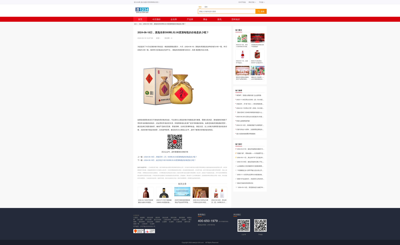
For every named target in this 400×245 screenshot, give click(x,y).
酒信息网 (150, 217)
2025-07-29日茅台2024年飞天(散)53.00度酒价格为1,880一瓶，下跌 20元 (257, 63)
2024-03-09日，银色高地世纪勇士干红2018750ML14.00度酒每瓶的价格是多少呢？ (263, 162)
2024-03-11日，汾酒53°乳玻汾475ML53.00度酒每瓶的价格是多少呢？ (242, 63)
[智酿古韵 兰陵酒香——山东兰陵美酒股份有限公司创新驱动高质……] (257, 70)
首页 (140, 19)
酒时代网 (187, 222)
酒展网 (157, 222)
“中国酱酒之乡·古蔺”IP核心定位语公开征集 (250, 170)
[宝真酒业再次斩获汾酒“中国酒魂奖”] (257, 38)
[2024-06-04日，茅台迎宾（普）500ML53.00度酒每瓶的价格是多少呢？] (219, 195)
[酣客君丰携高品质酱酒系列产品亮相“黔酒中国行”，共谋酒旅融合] (242, 70)
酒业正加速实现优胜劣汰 (244, 183)
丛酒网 (164, 222)
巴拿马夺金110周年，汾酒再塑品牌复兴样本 (250, 129)
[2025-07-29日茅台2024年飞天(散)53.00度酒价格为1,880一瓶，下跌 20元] (257, 54)
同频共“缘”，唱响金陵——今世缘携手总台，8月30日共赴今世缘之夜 (258, 153)
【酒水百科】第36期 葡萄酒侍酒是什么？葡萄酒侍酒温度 (255, 112)
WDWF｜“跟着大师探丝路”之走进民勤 (248, 95)
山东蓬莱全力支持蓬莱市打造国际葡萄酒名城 (250, 166)
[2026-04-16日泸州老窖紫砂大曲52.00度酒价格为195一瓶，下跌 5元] (146, 195)
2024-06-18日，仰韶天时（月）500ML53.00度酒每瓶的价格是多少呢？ (170, 157)
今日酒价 (156, 19)
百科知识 (235, 19)
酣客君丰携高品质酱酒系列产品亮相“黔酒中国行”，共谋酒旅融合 (242, 79)
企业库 (174, 19)
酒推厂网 (136, 224)
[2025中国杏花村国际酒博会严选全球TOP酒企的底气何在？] (182, 191)
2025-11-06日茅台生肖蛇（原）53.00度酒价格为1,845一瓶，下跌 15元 (259, 99)
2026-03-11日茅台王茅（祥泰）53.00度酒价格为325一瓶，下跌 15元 (259, 108)
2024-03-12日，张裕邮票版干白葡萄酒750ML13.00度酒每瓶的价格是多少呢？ (262, 125)
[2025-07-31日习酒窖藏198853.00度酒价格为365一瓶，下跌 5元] (164, 195)
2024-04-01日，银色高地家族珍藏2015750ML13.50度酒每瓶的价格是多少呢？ (262, 149)
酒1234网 (148, 219)
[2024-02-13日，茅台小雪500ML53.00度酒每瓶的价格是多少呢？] (242, 38)
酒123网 (140, 219)
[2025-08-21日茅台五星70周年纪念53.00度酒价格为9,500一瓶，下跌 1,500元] (201, 195)
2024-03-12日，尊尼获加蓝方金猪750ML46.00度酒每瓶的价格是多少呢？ (260, 187)
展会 (205, 19)
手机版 (261, 2)
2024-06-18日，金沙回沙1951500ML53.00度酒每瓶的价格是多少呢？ (170, 160)
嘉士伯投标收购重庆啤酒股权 (245, 134)
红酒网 (171, 222)
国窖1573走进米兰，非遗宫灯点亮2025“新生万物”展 (253, 179)
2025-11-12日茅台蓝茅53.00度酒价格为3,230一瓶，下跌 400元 (257, 174)
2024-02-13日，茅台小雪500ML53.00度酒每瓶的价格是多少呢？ (242, 46)
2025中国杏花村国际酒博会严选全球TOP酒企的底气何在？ (182, 202)
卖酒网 (184, 219)
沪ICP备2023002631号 (147, 226)
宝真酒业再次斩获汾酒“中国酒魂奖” (257, 45)
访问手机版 (242, 2)
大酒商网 (179, 222)
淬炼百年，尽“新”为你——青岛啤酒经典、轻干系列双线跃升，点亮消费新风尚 (261, 104)
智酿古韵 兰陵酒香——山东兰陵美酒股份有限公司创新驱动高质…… (257, 79)
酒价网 (157, 217)
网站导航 (251, 2)
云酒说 (135, 217)
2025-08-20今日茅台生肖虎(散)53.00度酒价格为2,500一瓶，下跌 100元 (259, 117)
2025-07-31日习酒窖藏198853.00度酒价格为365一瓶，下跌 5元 (163, 202)
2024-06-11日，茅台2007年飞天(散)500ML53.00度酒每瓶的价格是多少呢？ (261, 157)
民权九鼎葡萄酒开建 (243, 121)
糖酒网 (142, 217)
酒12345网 (157, 219)
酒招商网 (182, 217)
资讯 (219, 19)
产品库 (190, 19)
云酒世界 (145, 224)
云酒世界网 (167, 219)
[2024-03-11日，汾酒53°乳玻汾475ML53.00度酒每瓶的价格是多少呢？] (242, 54)
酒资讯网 (173, 217)
